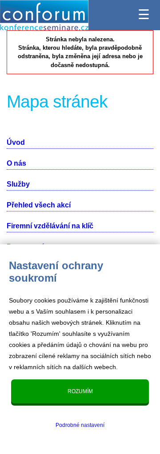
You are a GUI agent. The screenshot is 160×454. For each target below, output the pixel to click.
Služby (18, 184)
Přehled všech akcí (39, 205)
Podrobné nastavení (80, 425)
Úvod (16, 142)
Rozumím (80, 391)
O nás (16, 163)
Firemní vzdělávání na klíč (50, 226)
